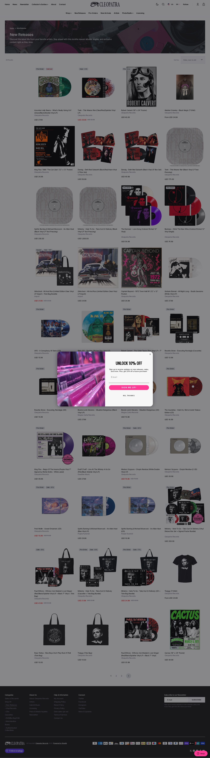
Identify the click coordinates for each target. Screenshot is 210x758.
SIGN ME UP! (128, 387)
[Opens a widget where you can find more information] (201, 754)
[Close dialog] (150, 354)
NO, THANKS (129, 396)
